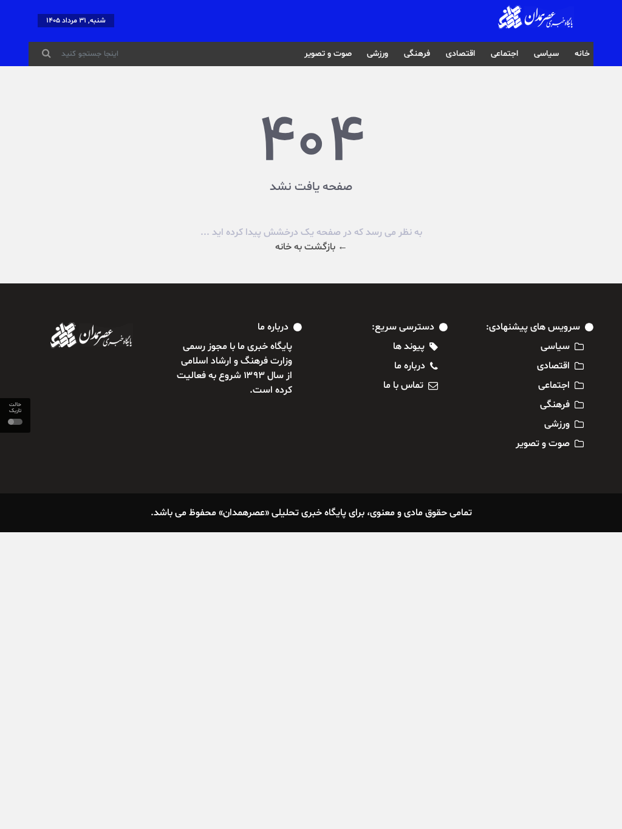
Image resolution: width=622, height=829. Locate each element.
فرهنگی (417, 53)
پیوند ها (409, 346)
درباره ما (409, 366)
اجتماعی (504, 53)
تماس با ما (403, 385)
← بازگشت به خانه (311, 247)
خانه (582, 53)
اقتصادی (460, 53)
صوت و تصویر (328, 53)
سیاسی (546, 53)
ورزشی (377, 53)
